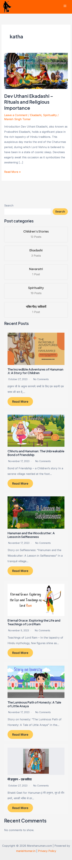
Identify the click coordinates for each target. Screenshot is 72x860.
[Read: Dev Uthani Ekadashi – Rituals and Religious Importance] (36, 70)
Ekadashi (35, 115)
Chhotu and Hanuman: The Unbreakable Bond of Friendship (36, 453)
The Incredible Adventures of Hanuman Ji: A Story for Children (35, 371)
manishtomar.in (25, 851)
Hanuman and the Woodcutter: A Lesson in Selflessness (31, 535)
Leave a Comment (15, 115)
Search (8, 205)
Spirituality (50, 115)
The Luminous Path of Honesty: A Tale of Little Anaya (34, 704)
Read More (20, 401)
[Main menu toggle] (65, 6)
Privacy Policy (47, 851)
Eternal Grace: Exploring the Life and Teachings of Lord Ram (34, 622)
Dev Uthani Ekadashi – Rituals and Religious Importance (28, 102)
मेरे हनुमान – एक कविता (20, 779)
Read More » (12, 172)
